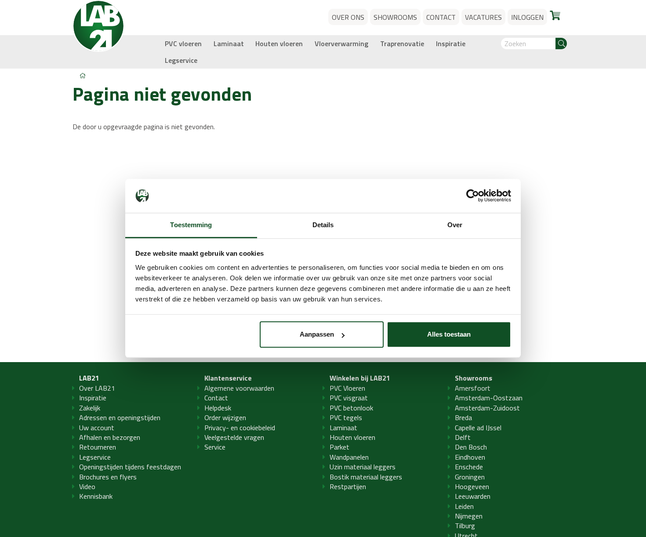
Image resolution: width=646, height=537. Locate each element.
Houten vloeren (279, 43)
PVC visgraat (349, 397)
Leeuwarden (472, 496)
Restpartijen (348, 486)
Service (214, 447)
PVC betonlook (351, 408)
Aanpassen (317, 334)
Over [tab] (454, 225)
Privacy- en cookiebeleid (239, 427)
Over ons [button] (348, 17)
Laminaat (229, 43)
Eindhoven (470, 457)
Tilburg (465, 525)
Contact (216, 397)
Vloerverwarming (341, 43)
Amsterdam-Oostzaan (489, 397)
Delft (463, 437)
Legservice (181, 60)
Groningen (470, 477)
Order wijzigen (225, 417)
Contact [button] (441, 17)
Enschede (469, 466)
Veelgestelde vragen (234, 437)
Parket (339, 447)
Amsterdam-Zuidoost (487, 408)
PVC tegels (346, 417)
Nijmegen (469, 516)
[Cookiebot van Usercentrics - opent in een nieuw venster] (472, 196)
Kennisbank (96, 496)
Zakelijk (89, 408)
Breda (463, 417)
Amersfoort (472, 388)
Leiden (464, 506)
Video (87, 486)
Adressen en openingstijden (119, 417)
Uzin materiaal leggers (363, 466)
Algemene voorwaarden (239, 388)
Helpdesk (217, 408)
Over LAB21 (97, 388)
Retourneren (97, 447)
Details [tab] (323, 225)
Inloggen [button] (527, 17)
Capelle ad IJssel (478, 427)
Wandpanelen (349, 457)
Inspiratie (450, 43)
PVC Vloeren (347, 388)
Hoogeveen (472, 486)
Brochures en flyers (108, 477)
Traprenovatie (402, 43)
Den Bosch (471, 447)
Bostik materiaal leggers (366, 477)
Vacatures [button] (483, 17)
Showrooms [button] (395, 17)
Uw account (96, 427)
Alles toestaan (449, 334)
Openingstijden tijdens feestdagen (130, 466)
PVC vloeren (183, 43)
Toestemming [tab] (191, 225)
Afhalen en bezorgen (109, 437)
